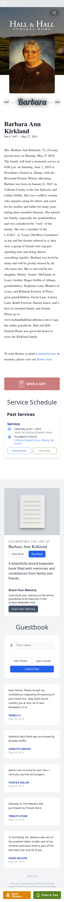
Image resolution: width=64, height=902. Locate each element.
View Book (17, 554)
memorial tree (47, 353)
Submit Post (32, 669)
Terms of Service (41, 886)
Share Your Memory (23, 609)
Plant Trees (44, 450)
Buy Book (37, 554)
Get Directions (19, 450)
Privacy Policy (22, 886)
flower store (44, 359)
